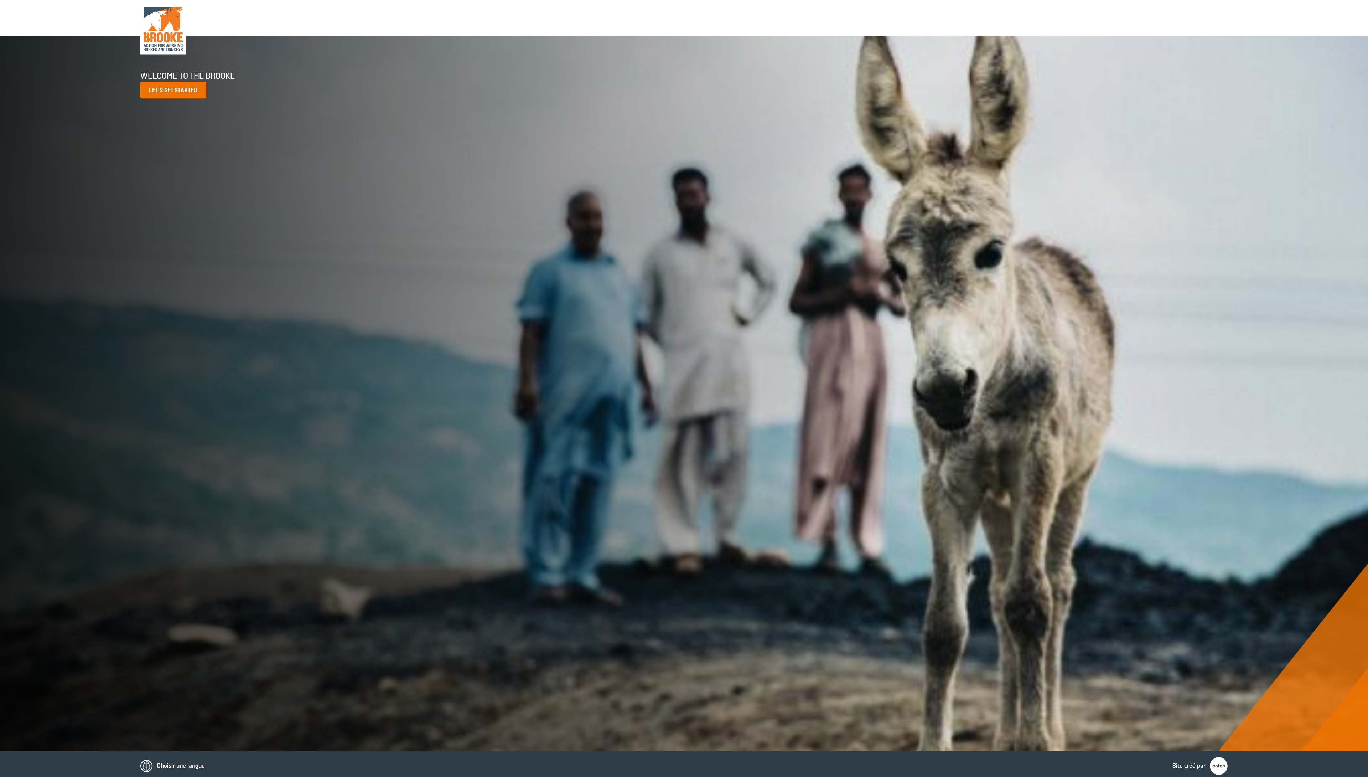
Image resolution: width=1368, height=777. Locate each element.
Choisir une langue (180, 766)
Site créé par (1189, 766)
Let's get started (173, 90)
